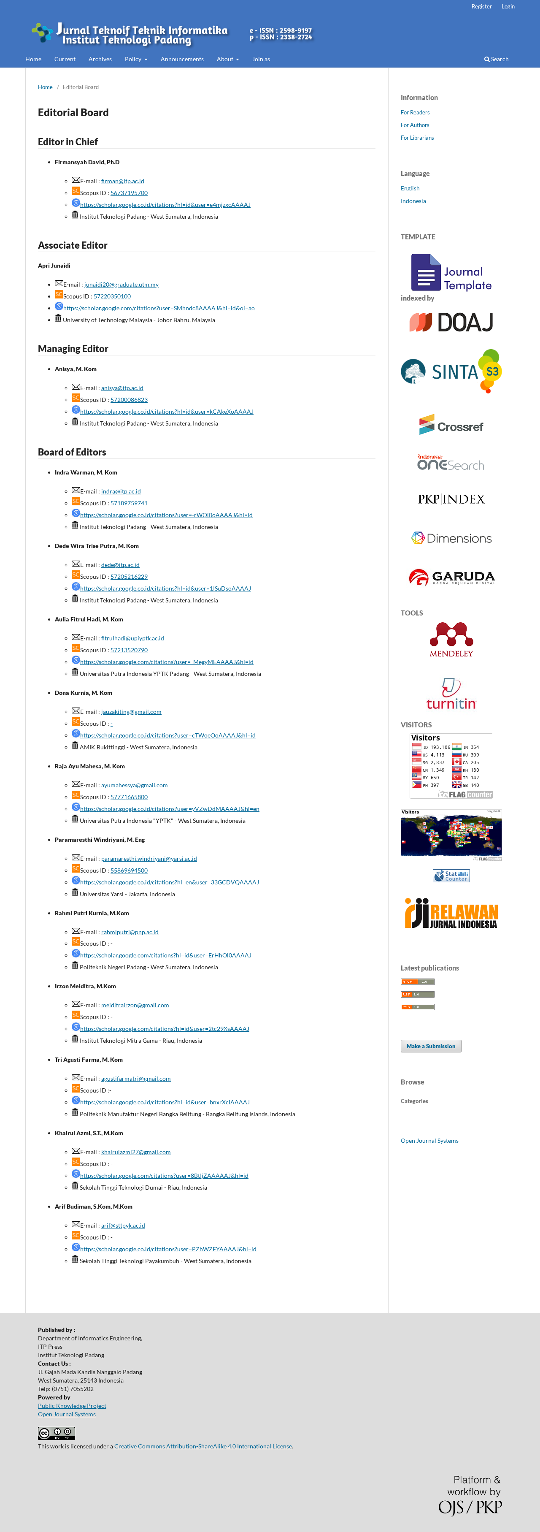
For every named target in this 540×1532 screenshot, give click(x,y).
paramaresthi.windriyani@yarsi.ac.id (149, 858)
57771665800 (129, 796)
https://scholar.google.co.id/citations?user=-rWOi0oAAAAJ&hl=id (166, 514)
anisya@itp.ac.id (122, 387)
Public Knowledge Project (72, 1405)
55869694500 (129, 870)
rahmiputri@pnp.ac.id (130, 931)
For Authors (415, 125)
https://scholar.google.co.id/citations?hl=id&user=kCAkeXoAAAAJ (167, 411)
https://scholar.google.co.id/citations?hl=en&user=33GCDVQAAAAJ (169, 882)
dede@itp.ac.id (120, 564)
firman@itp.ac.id (122, 180)
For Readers (415, 112)
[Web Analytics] (451, 875)
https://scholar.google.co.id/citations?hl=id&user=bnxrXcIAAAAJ (165, 1102)
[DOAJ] (451, 336)
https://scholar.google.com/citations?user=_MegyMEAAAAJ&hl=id (167, 661)
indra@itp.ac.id (121, 491)
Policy (134, 58)
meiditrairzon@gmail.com (135, 1005)
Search (499, 58)
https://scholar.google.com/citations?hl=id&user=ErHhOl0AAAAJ (165, 955)
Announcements (182, 58)
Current (65, 58)
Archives (100, 58)
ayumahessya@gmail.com (134, 785)
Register (482, 6)
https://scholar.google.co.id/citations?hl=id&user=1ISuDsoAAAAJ (165, 588)
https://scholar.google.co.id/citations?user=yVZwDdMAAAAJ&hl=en (169, 808)
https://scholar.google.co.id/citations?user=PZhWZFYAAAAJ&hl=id (168, 1249)
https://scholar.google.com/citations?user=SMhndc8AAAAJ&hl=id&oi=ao (159, 308)
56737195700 (129, 192)
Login (508, 6)
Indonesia (413, 200)
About (226, 58)
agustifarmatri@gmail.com (136, 1078)
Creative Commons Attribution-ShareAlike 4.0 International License (203, 1446)
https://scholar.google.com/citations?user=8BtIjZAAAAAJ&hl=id (164, 1175)
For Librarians (417, 137)
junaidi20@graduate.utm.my (121, 284)
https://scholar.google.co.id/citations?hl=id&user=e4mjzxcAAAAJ (165, 204)
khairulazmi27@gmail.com (136, 1151)
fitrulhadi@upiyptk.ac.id (132, 638)
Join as (261, 58)
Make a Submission (431, 1046)
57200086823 (129, 399)
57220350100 (112, 296)
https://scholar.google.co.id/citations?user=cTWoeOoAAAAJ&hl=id (168, 735)
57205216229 (129, 576)
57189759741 (129, 503)
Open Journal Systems (430, 1140)
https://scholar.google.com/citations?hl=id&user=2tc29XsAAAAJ (164, 1028)
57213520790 (129, 649)
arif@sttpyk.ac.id (123, 1225)
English (410, 188)
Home (33, 58)
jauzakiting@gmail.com (131, 711)
